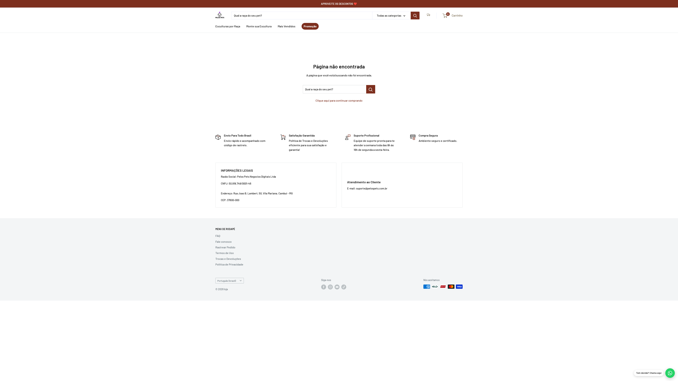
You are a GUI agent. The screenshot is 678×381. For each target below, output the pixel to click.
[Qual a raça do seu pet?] (415, 15)
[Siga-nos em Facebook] (323, 287)
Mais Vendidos (286, 26)
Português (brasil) (226, 280)
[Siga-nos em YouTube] (337, 287)
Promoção (310, 26)
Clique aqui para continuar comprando (339, 100)
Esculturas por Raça (227, 26)
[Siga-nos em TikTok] (343, 287)
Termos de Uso (224, 253)
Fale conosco (223, 241)
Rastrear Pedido (225, 247)
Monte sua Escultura (259, 26)
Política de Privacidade (229, 264)
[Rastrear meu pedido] (428, 15)
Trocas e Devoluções (228, 258)
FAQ (217, 235)
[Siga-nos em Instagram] (330, 287)
